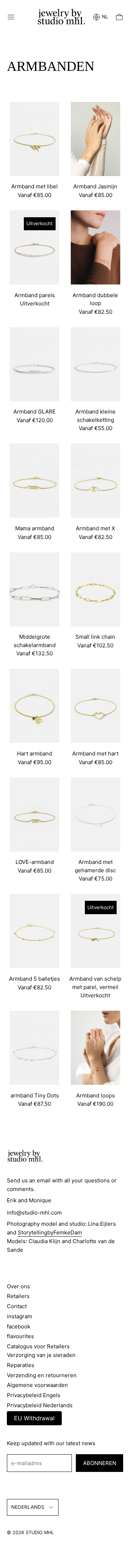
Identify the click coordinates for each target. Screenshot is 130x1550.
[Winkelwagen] (119, 17)
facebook (18, 1326)
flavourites (20, 1336)
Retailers (18, 1296)
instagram (19, 1316)
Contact (17, 1306)
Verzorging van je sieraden (41, 1355)
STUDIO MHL (40, 1532)
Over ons (18, 1286)
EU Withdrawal (34, 1418)
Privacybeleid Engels (33, 1395)
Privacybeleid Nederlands (40, 1405)
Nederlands (27, 1507)
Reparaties (20, 1365)
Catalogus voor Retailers (38, 1346)
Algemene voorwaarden (37, 1385)
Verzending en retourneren (42, 1375)
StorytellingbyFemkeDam (50, 1232)
